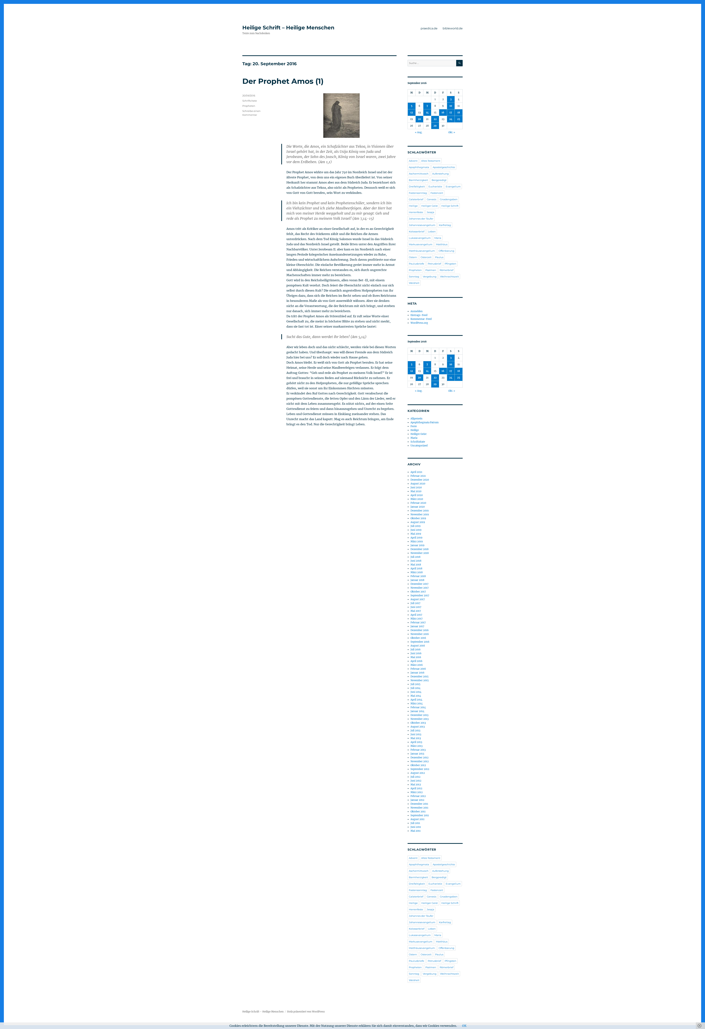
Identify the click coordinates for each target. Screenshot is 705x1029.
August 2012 (418, 773)
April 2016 (416, 661)
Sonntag (414, 276)
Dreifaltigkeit (417, 186)
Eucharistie (435, 186)
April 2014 (416, 699)
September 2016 (420, 641)
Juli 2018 (415, 557)
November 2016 (420, 634)
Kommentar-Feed (421, 319)
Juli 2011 (415, 823)
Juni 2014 (416, 692)
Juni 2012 (416, 780)
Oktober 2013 (418, 722)
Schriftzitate (249, 100)
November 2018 (420, 553)
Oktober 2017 (418, 591)
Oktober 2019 (418, 518)
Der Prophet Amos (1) (282, 81)
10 (450, 105)
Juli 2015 (415, 684)
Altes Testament (430, 160)
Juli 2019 (416, 526)
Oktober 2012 (418, 765)
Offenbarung (446, 250)
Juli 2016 (416, 649)
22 (435, 119)
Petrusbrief (434, 263)
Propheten (248, 105)
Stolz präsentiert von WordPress (306, 1011)
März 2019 (417, 541)
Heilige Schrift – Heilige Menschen (288, 27)
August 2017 (418, 599)
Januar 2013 (417, 753)
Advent (413, 160)
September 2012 (420, 769)
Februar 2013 (418, 749)
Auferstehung (440, 173)
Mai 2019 (416, 533)
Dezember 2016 (420, 630)
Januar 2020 (418, 506)
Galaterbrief (416, 199)
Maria (437, 237)
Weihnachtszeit (449, 276)
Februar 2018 (418, 576)
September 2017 (420, 595)
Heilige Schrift (449, 205)
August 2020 (418, 483)
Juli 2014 (415, 688)
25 (458, 119)
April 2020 (417, 495)
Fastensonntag (418, 192)
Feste (414, 426)
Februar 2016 (418, 668)
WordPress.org (419, 322)
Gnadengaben (449, 199)
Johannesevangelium (422, 225)
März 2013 (416, 746)
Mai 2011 (416, 830)
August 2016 (418, 645)
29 (435, 125)
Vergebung (429, 276)
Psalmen (430, 270)
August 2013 (418, 726)
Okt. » (451, 132)
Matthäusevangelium (422, 250)
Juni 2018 (416, 560)
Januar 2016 (417, 672)
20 (419, 119)
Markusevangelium (420, 244)
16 (443, 112)
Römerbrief (446, 270)
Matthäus (441, 244)
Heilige (413, 205)
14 (427, 112)
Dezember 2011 (419, 803)
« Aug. (418, 132)
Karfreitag (445, 225)
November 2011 (419, 807)
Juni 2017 (416, 607)
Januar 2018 (417, 580)
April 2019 (416, 537)
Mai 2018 (416, 564)
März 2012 (417, 792)
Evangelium (453, 186)
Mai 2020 (416, 491)
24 (450, 119)
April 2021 (416, 472)
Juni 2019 (416, 529)
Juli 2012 (415, 776)
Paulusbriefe (416, 263)
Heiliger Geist (429, 205)
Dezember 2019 (420, 510)
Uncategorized (419, 445)
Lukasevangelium (420, 237)
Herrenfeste (416, 212)
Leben (432, 231)
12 (411, 112)
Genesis (431, 199)
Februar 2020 (418, 502)
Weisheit (414, 282)
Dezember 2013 (419, 715)
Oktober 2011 (418, 811)
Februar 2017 (418, 622)
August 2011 (417, 819)
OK (464, 1026)
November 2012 (420, 761)
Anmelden (417, 311)
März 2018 (417, 572)
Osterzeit (426, 257)
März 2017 (417, 618)
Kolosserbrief (416, 231)
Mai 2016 (416, 657)
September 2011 (420, 815)
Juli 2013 (415, 730)
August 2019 (418, 522)
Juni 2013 (416, 734)
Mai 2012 (416, 784)
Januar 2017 (417, 626)
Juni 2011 (416, 827)
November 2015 (420, 680)
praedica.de (429, 28)
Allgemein (416, 418)
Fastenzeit (437, 192)
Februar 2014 (418, 707)
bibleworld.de (453, 28)
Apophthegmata (419, 167)
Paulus (439, 257)
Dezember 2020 (420, 479)
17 (450, 112)
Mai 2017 (416, 611)
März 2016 (417, 665)
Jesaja (430, 212)
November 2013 (420, 719)
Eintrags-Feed (419, 315)
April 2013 (416, 742)
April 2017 (416, 614)
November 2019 (420, 514)
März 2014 (417, 703)
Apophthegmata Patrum (425, 422)
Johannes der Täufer (421, 218)
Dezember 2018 (420, 549)
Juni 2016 (416, 653)
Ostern (413, 257)
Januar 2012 (417, 800)
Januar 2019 (417, 545)
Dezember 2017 (420, 584)
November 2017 (420, 587)
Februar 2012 (418, 796)
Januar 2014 (417, 711)
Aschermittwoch (419, 173)
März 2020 (417, 499)
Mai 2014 (416, 695)
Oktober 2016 (418, 638)
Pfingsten (450, 263)
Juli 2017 (415, 603)
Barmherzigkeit (418, 180)
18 (458, 112)
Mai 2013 (416, 738)
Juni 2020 (416, 487)
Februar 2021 (418, 475)
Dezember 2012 (420, 757)
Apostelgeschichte (444, 167)
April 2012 (416, 788)
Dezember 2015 (420, 676)
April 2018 (416, 568)
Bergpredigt (439, 180)
